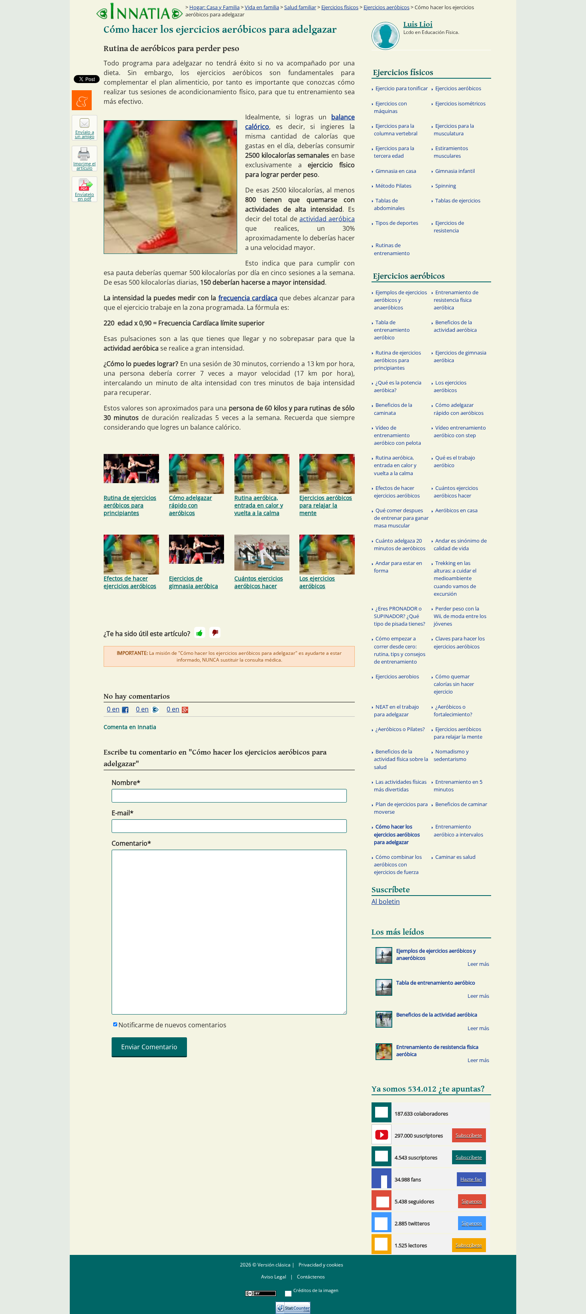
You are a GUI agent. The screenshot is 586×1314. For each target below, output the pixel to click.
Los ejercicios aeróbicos (317, 582)
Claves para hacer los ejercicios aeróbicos (459, 642)
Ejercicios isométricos (460, 103)
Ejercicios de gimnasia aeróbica (193, 582)
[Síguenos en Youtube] (381, 1134)
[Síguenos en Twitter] (381, 1222)
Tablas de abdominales (389, 204)
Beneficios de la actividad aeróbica (455, 326)
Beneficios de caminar (461, 804)
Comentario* (131, 843)
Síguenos (472, 1201)
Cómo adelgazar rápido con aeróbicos (190, 505)
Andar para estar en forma (398, 566)
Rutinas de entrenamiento (392, 249)
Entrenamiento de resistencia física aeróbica (456, 300)
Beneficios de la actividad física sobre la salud (401, 759)
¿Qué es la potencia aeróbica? (397, 386)
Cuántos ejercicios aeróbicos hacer (258, 582)
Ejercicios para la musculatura (454, 129)
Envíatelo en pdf (84, 196)
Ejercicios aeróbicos (386, 7)
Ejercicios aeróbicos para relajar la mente (325, 505)
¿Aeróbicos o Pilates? (400, 729)
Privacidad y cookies (321, 1264)
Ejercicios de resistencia (449, 226)
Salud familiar (300, 7)
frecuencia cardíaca (247, 297)
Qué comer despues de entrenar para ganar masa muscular (401, 518)
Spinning (445, 185)
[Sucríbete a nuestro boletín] (381, 1156)
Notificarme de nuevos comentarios (172, 1025)
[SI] (199, 632)
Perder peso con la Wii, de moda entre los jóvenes (460, 616)
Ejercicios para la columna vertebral (395, 129)
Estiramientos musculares (451, 152)
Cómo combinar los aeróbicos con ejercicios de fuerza (398, 864)
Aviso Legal (273, 1276)
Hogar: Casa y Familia (214, 7)
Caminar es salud (455, 856)
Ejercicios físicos (339, 7)
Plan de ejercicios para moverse (401, 808)
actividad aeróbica (327, 218)
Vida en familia (262, 7)
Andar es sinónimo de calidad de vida (460, 544)
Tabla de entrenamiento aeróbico (392, 330)
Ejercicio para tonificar (402, 88)
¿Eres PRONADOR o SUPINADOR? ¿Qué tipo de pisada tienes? (399, 616)
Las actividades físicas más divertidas (400, 785)
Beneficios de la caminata (393, 408)
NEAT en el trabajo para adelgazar (396, 710)
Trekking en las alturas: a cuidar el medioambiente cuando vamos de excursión (455, 578)
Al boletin (386, 901)
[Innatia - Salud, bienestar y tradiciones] (139, 11)
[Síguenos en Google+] (381, 1200)
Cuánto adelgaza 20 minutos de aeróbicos (399, 544)
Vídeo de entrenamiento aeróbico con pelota (397, 435)
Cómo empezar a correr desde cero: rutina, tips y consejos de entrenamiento (399, 650)
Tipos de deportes (397, 222)
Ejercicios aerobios (397, 676)
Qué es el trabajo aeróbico (454, 461)
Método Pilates (393, 185)
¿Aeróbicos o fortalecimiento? (453, 710)
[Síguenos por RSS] (381, 1244)
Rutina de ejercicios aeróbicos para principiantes (130, 505)
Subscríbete (469, 1135)
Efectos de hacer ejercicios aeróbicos (130, 582)
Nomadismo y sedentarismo (451, 755)
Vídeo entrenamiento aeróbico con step (460, 431)
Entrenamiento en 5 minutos (458, 785)
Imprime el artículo (84, 166)
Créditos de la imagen (315, 1290)
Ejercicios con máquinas (390, 107)
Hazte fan (471, 1179)
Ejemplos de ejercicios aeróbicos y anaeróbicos (400, 300)
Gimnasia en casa (396, 170)
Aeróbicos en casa (456, 510)
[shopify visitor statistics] (293, 1305)
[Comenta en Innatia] (381, 1112)
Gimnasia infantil (455, 170)
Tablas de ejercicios (457, 200)
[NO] (214, 632)
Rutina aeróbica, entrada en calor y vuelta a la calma (258, 505)
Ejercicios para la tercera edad (394, 152)
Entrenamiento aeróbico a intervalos (458, 830)
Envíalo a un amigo (84, 134)
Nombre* (126, 782)
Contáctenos (311, 1276)
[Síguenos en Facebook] (381, 1178)
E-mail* (123, 813)
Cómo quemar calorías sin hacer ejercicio (454, 684)
